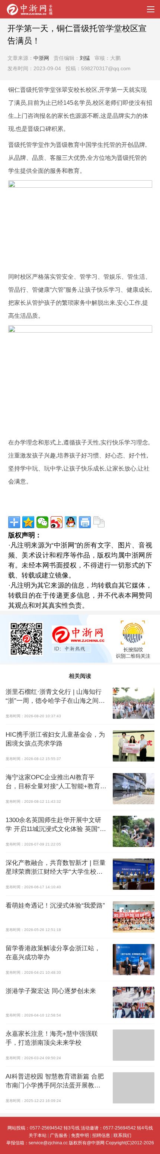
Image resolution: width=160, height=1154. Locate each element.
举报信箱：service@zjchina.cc (37, 1142)
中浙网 (41, 58)
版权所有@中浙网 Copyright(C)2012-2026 (111, 1142)
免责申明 (80, 1135)
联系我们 (122, 1135)
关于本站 (38, 1135)
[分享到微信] (42, 522)
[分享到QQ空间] (28, 522)
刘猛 (85, 58)
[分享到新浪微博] (57, 522)
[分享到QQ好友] (71, 522)
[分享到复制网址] (99, 522)
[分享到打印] (85, 522)
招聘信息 (101, 1135)
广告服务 (59, 1135)
